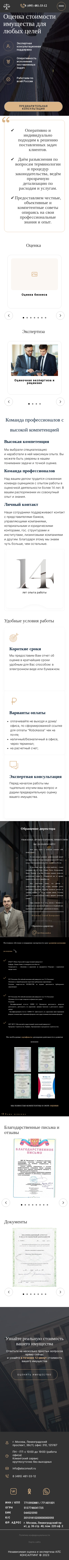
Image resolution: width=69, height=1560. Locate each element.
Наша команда (15, 1114)
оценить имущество (34, 1374)
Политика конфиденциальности (34, 1535)
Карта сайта (35, 1542)
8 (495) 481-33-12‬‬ (36, 5)
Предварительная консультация (33, 107)
